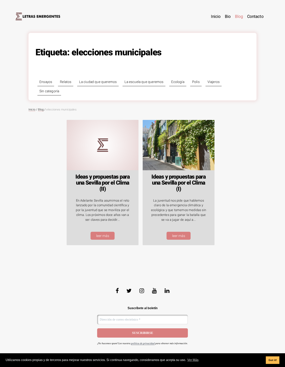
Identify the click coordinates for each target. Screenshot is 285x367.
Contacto (255, 16)
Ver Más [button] (193, 360)
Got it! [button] (273, 360)
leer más (102, 236)
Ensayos (45, 82)
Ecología (177, 82)
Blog (239, 16)
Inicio (215, 16)
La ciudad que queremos (98, 82)
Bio (228, 16)
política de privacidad (143, 343)
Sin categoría (49, 91)
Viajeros (213, 82)
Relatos (65, 82)
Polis (196, 82)
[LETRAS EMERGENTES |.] (38, 16)
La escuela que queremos (143, 82)
